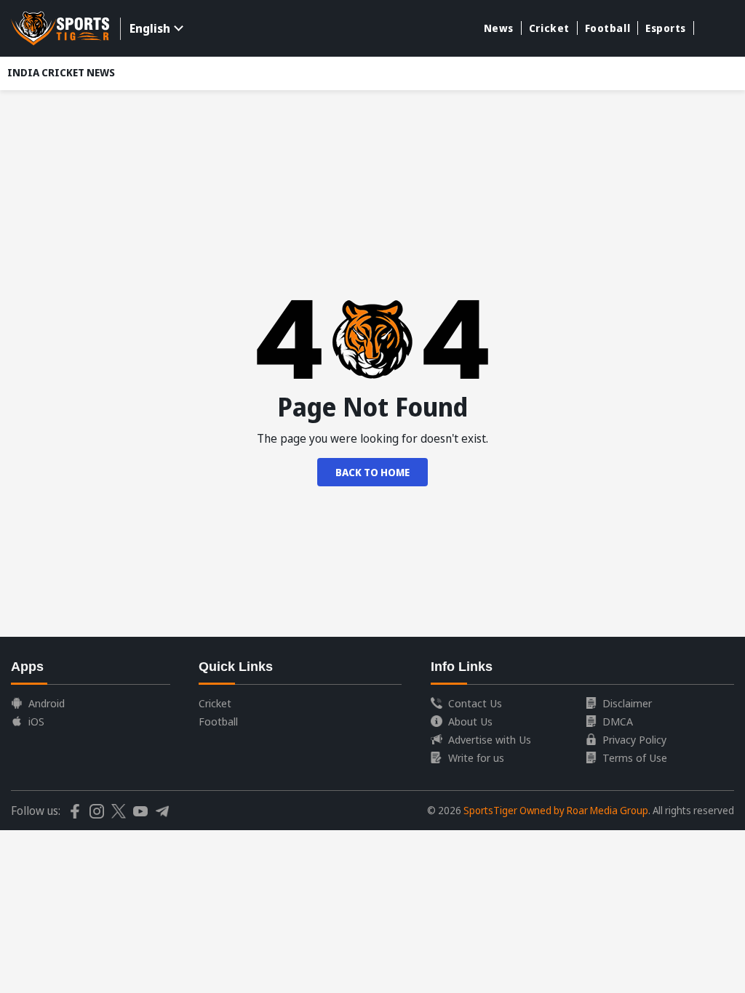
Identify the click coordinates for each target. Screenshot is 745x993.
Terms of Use (634, 757)
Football (607, 28)
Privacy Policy (634, 739)
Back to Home (372, 472)
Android (46, 703)
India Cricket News (61, 72)
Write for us (476, 757)
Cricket (549, 28)
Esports (665, 28)
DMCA (617, 721)
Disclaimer (627, 703)
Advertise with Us (489, 739)
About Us (470, 721)
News (499, 28)
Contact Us (475, 703)
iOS (36, 721)
